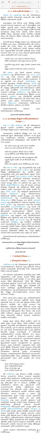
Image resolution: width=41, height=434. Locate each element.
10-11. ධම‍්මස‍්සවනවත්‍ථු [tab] (19, 6)
